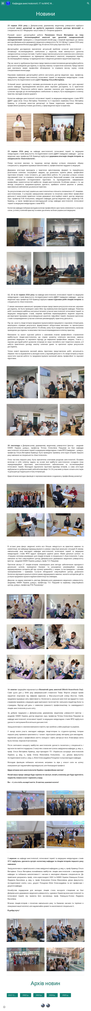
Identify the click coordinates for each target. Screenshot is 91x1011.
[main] (45, 13)
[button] (3, 3)
